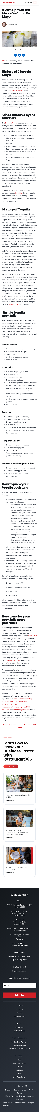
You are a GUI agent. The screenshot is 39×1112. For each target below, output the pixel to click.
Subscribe (19, 995)
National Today (11, 123)
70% (3, 61)
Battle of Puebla (17, 90)
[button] (15, 55)
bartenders (32, 636)
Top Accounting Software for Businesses (16, 868)
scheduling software (21, 710)
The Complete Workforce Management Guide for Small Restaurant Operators (17, 832)
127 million (19, 193)
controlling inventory (12, 660)
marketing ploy (14, 304)
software (17, 707)
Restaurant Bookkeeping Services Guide (18, 796)
